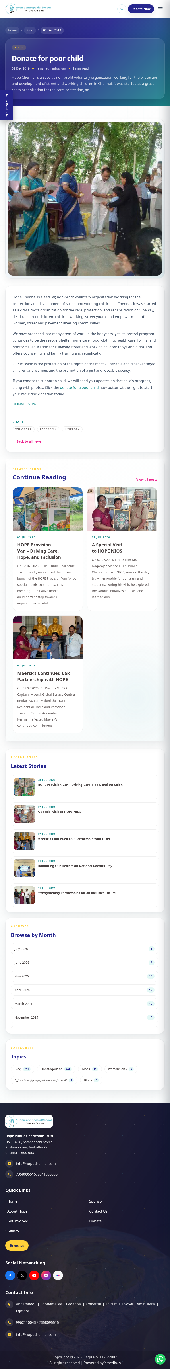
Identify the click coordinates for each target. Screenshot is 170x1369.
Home (12, 30)
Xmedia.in (112, 1362)
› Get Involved (16, 1221)
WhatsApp (23, 429)
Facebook (48, 429)
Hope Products (7, 105)
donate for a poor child (79, 387)
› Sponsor (95, 1201)
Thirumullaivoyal (119, 1303)
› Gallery (12, 1230)
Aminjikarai (146, 1303)
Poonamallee (51, 1303)
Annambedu (26, 1303)
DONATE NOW (25, 404)
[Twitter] (22, 1275)
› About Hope (16, 1211)
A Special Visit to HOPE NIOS (107, 548)
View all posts (146, 479)
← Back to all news (27, 441)
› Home (11, 1201)
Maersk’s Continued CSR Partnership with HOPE (43, 676)
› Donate (94, 1221)
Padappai (74, 1303)
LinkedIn (72, 429)
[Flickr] (58, 1275)
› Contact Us (97, 1211)
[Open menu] (160, 8)
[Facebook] (10, 1275)
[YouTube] (34, 1275)
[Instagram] (46, 1275)
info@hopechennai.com (36, 1163)
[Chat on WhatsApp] (160, 1359)
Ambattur (93, 1303)
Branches (17, 1245)
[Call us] (121, 8)
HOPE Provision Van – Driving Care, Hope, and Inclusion (39, 551)
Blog (30, 30)
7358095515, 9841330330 (37, 1174)
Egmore (22, 1310)
